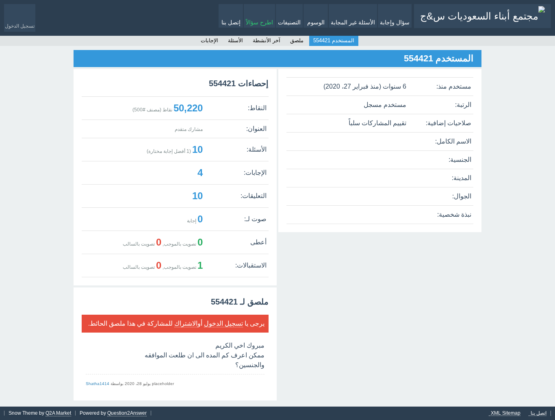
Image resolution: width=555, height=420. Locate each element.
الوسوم (316, 22)
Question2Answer (127, 413)
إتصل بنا (231, 22)
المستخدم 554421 (333, 40)
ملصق (297, 40)
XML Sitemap (505, 413)
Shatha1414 (97, 383)
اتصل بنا (538, 413)
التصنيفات (289, 22)
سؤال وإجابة (395, 22)
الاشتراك (185, 323)
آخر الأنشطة (266, 40)
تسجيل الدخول (223, 323)
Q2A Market (58, 413)
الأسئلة (235, 40)
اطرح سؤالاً (259, 22)
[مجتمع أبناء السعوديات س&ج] (482, 16)
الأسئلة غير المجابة (353, 22)
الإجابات (209, 40)
